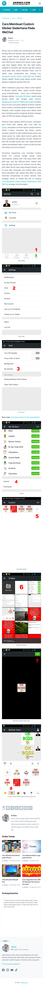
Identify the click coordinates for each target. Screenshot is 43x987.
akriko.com (24, 982)
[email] (30, 808)
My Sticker (21, 412)
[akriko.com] (21, 3)
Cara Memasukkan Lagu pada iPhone (31, 856)
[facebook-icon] (3, 970)
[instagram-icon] (7, 970)
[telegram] (21, 808)
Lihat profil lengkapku (12, 964)
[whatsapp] (17, 808)
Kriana (13, 947)
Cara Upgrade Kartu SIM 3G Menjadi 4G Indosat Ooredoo (31, 882)
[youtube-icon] (12, 970)
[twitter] (12, 808)
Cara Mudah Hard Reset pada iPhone (11, 856)
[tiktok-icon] (16, 970)
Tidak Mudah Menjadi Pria (10, 881)
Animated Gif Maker (23, 96)
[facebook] (8, 808)
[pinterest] (26, 808)
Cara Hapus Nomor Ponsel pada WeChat (25, 417)
